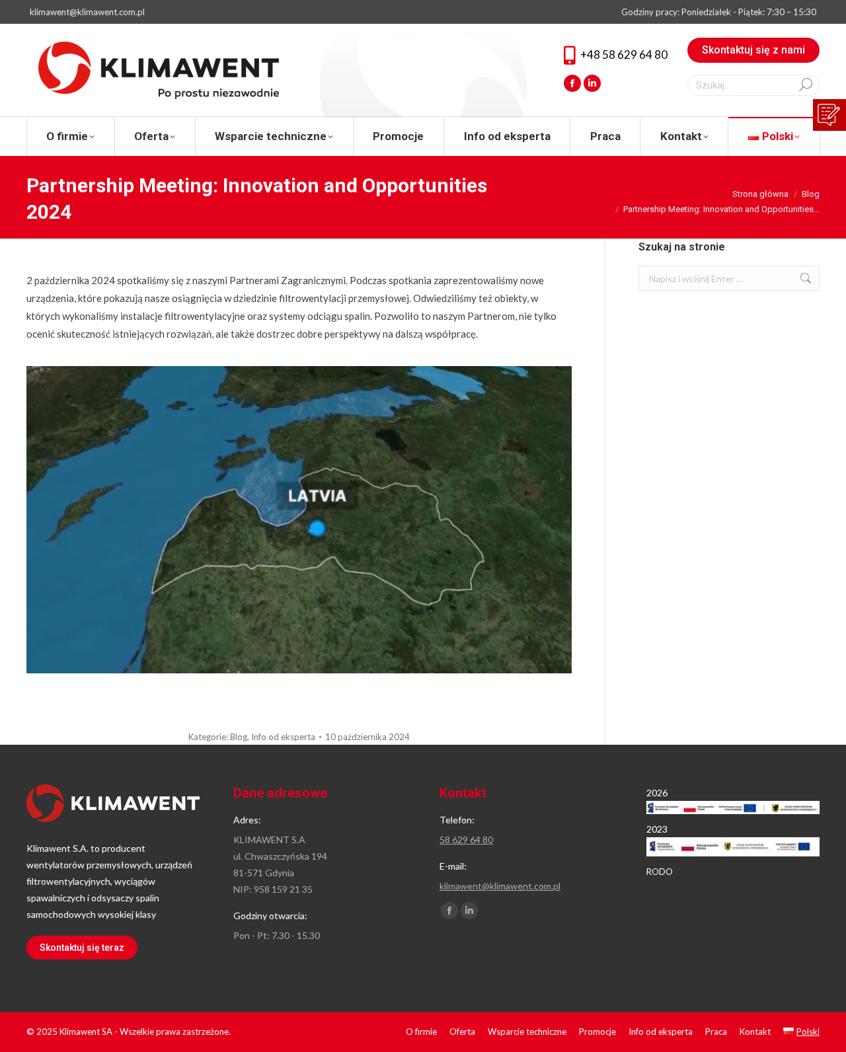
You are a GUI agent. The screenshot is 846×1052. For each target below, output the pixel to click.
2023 (657, 829)
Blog (238, 737)
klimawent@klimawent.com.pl (87, 12)
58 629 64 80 (466, 839)
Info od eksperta (283, 737)
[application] (299, 519)
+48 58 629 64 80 (624, 54)
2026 (657, 792)
